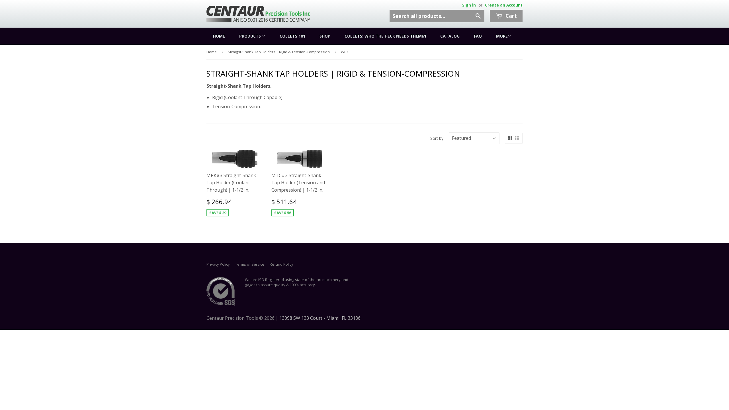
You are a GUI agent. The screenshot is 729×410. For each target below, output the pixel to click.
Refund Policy (281, 264)
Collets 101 (292, 36)
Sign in (469, 5)
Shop (325, 36)
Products (250, 36)
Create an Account (504, 5)
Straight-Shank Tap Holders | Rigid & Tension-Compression (279, 51)
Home (219, 36)
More (502, 36)
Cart (510, 15)
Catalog (450, 36)
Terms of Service (249, 264)
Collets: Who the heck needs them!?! (385, 36)
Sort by (436, 138)
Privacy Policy (218, 264)
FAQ (478, 36)
